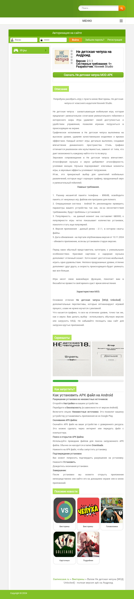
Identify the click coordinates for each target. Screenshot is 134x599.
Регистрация (114, 39)
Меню (87, 21)
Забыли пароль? (94, 39)
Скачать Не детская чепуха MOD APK (88, 75)
